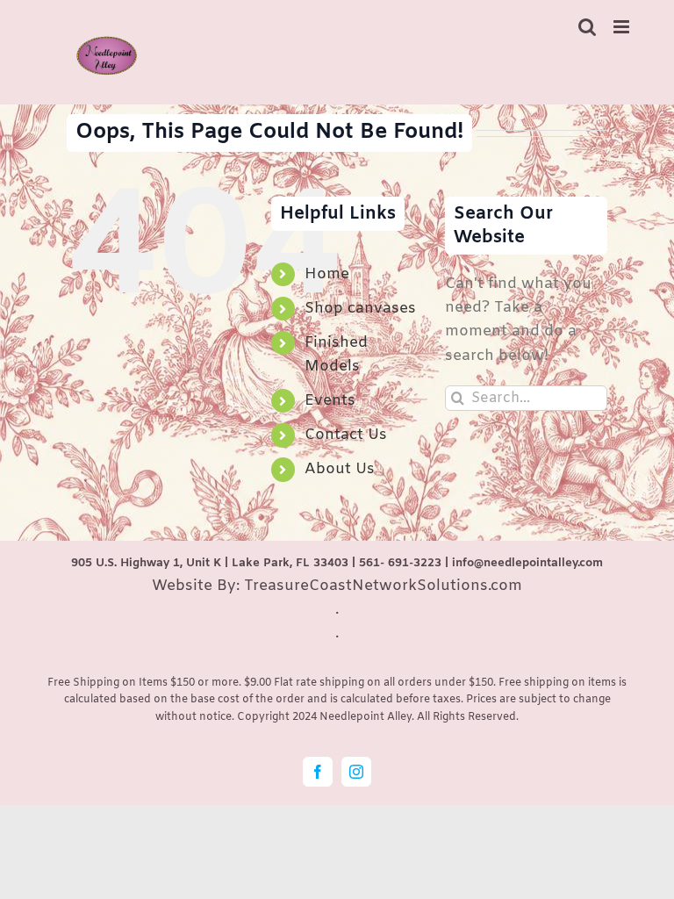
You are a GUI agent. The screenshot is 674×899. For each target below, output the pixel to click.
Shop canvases (360, 308)
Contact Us (346, 435)
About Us (340, 469)
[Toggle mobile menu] (622, 27)
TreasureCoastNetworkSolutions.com (383, 586)
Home (327, 274)
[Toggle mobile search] (587, 27)
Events (330, 401)
